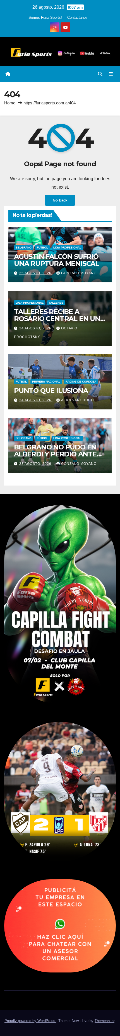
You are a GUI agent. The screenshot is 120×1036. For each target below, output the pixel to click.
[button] (100, 74)
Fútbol (42, 247)
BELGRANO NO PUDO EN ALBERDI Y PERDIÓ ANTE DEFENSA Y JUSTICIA (55, 454)
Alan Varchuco (77, 400)
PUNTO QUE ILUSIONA (51, 390)
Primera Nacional (46, 381)
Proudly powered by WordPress (30, 1021)
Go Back (60, 200)
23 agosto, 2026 (35, 464)
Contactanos (77, 17)
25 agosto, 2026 (35, 273)
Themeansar (104, 1021)
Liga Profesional (67, 247)
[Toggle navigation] (111, 74)
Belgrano (24, 247)
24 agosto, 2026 (35, 328)
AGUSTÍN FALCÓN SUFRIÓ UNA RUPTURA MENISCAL (56, 260)
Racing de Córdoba (81, 381)
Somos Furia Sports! (45, 17)
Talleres (56, 302)
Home (9, 102)
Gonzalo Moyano (79, 273)
